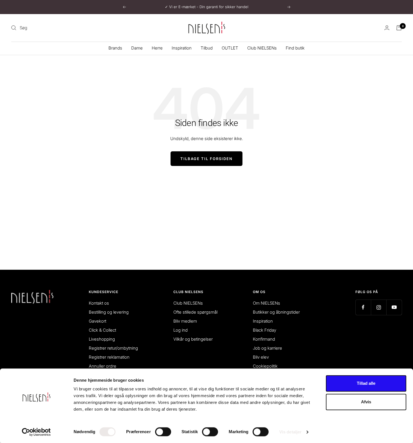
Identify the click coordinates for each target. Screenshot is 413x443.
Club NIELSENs (262, 48)
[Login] (386, 27)
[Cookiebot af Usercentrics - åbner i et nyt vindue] (36, 432)
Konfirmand (264, 339)
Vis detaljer (290, 431)
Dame (137, 48)
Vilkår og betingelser (193, 339)
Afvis (366, 401)
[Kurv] (399, 27)
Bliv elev (261, 357)
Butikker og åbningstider (276, 312)
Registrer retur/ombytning (113, 348)
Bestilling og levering (109, 312)
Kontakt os (99, 303)
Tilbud (207, 48)
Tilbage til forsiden (206, 158)
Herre (157, 48)
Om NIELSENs (266, 303)
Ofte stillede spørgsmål (195, 312)
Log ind (180, 330)
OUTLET (230, 48)
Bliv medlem (185, 321)
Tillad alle (366, 383)
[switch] (163, 431)
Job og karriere (267, 348)
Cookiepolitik (265, 366)
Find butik (295, 48)
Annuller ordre (102, 366)
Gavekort (97, 321)
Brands (115, 48)
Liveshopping (102, 339)
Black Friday (264, 330)
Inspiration (182, 48)
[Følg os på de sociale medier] (363, 307)
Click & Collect (102, 330)
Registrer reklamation (109, 357)
